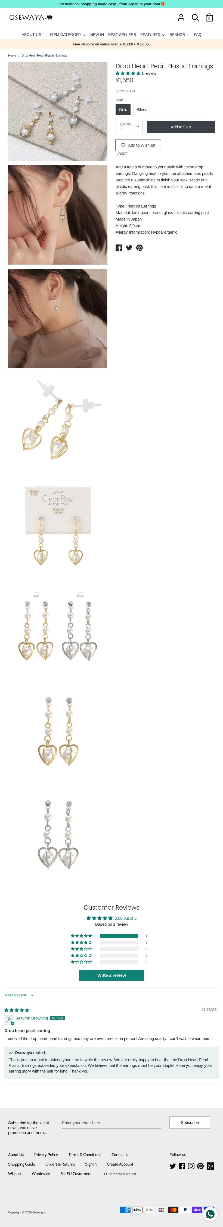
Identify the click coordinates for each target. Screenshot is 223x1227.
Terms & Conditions (85, 1154)
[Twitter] (173, 1166)
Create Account (120, 1164)
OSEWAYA (127, 91)
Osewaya (38, 1212)
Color (119, 99)
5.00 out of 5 (126, 918)
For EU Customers (75, 1173)
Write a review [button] (111, 975)
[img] (16, 1010)
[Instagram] (192, 1166)
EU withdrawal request (120, 1174)
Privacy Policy (46, 1154)
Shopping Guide (21, 1164)
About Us (16, 1154)
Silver (142, 109)
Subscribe (190, 1122)
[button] (128, 73)
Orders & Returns (60, 1164)
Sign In (91, 1164)
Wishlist (14, 1173)
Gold (123, 109)
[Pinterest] (201, 1166)
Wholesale (41, 1173)
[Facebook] (182, 1166)
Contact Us (121, 1154)
